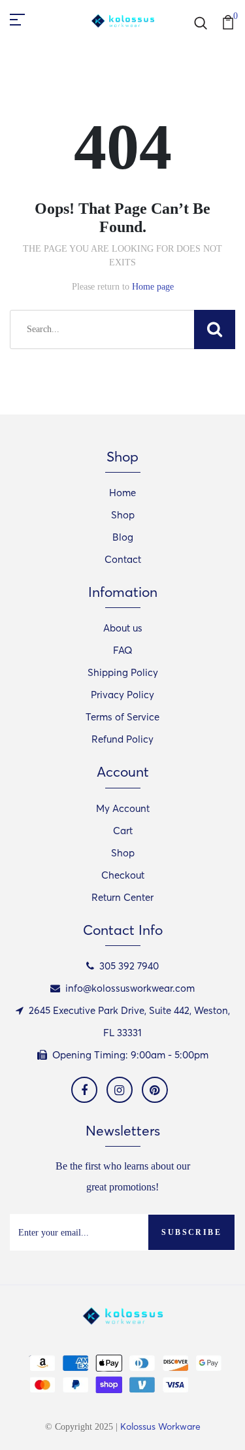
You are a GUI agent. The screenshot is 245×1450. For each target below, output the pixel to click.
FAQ (123, 650)
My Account (123, 808)
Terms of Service (122, 717)
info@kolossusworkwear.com (130, 988)
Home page (153, 287)
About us (122, 628)
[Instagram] (119, 1090)
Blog (122, 537)
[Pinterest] (155, 1090)
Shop (123, 515)
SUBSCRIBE (191, 1232)
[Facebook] (84, 1090)
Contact (123, 559)
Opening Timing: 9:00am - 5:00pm (130, 1055)
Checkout (122, 875)
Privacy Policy (122, 694)
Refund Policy (122, 739)
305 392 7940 (129, 966)
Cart (123, 830)
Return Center (122, 897)
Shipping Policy (123, 672)
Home (122, 492)
